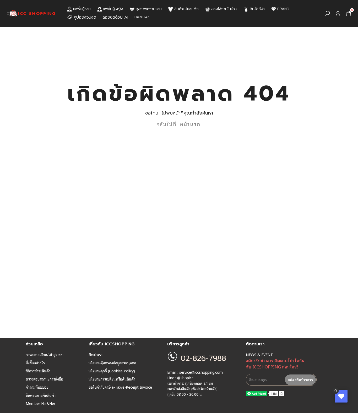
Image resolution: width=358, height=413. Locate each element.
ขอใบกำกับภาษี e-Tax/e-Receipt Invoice (120, 387)
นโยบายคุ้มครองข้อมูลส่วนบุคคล (112, 362)
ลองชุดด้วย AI (115, 17)
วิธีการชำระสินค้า (38, 370)
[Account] (338, 13)
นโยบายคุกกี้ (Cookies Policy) (112, 370)
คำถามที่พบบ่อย (37, 387)
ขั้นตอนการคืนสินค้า (41, 395)
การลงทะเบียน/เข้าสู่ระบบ (44, 354)
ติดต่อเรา (95, 354)
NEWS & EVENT (259, 354)
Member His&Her (40, 403)
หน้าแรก (190, 123)
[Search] (327, 13)
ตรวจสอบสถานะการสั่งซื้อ (44, 379)
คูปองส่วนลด (85, 17)
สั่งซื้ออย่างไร (35, 362)
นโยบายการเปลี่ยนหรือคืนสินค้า (112, 379)
